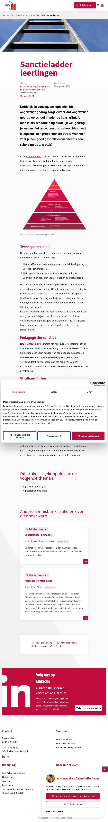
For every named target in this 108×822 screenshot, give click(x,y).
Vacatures (6, 781)
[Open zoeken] (98, 5)
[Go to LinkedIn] (4, 757)
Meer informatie (54, 811)
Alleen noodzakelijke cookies (20, 436)
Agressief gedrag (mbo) (35, 490)
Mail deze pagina (69, 642)
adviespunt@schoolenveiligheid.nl (75, 796)
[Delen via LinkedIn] (61, 646)
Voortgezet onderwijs (66, 743)
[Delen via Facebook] (56, 646)
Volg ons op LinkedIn (88, 708)
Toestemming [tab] (18, 392)
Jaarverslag (7, 785)
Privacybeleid (44, 818)
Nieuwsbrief (7, 777)
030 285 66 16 (75, 804)
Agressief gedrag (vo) (34, 486)
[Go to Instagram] (9, 757)
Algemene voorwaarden (62, 818)
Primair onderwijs (64, 739)
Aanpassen (52, 436)
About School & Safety (13, 792)
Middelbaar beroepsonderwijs (70, 747)
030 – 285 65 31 (10, 747)
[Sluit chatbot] (105, 769)
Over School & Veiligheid (13, 773)
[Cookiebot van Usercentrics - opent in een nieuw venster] (92, 383)
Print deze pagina (44, 642)
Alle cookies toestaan (88, 436)
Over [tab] (89, 392)
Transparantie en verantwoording (17, 788)
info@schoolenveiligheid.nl (15, 751)
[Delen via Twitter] (51, 646)
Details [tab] (54, 392)
